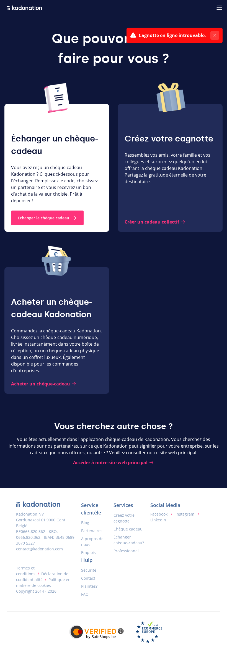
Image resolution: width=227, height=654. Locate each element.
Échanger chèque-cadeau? (129, 539)
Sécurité (88, 570)
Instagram (184, 514)
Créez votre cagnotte (124, 518)
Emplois (88, 552)
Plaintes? (89, 586)
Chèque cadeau (128, 529)
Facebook (159, 514)
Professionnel (126, 550)
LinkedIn (158, 519)
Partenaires (91, 530)
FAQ (85, 594)
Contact (88, 578)
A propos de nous (92, 541)
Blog (85, 522)
